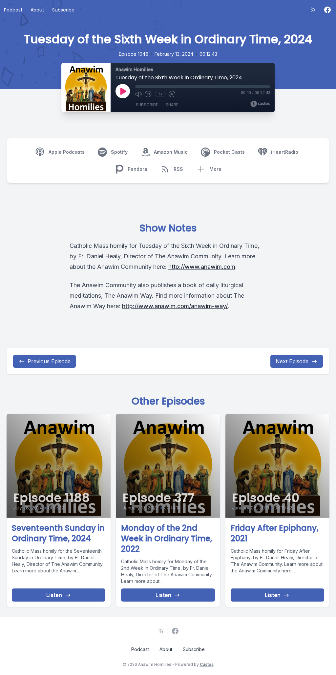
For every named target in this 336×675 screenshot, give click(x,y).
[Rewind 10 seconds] (148, 94)
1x (160, 94)
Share (172, 105)
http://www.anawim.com (201, 266)
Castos (207, 664)
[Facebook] (327, 10)
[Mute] (138, 94)
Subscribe (63, 10)
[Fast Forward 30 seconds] (172, 94)
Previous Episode (49, 361)
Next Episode (292, 361)
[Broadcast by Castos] (260, 104)
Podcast (13, 10)
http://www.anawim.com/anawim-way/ (175, 306)
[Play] (123, 91)
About (37, 10)
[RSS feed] (313, 10)
